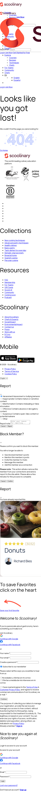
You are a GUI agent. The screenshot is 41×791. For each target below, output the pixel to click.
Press (7, 329)
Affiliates (8, 337)
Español (17, 80)
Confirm (10, 481)
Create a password (8, 662)
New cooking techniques (15, 240)
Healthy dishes (11, 245)
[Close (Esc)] (1, 394)
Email (2, 772)
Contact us (9, 327)
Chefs (7, 72)
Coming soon (10, 295)
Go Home (4, 150)
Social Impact (10, 322)
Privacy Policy (10, 369)
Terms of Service (12, 371)
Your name (5, 653)
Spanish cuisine (11, 258)
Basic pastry (10, 248)
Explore (8, 55)
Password (5, 776)
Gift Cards (9, 287)
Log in (2, 52)
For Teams (9, 67)
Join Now (9, 52)
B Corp (7, 334)
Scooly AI (8, 290)
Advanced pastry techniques (16, 243)
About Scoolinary (12, 317)
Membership (10, 282)
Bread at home (11, 255)
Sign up (23, 789)
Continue (4, 699)
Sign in (19, 726)
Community (9, 70)
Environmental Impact (13, 324)
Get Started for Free (21, 52)
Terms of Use (32, 687)
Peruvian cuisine (11, 260)
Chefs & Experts (11, 319)
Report (10, 426)
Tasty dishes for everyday (15, 250)
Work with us (10, 332)
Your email (5, 657)
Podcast (8, 297)
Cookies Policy (11, 374)
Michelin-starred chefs (14, 253)
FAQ (6, 280)
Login (2, 781)
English (17, 77)
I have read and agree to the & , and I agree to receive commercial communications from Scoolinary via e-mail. (20, 691)
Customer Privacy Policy (10, 689)
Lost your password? (9, 785)
